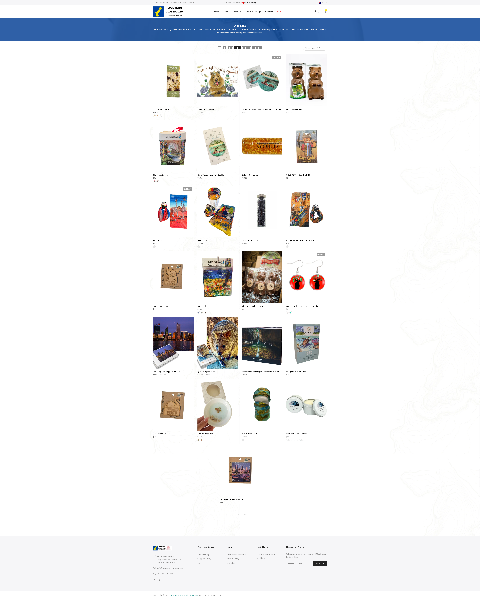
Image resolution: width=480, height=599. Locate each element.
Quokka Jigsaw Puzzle (207, 371)
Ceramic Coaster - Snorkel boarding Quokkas (261, 109)
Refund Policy (203, 554)
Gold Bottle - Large (250, 175)
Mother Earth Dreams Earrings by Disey (303, 306)
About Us (237, 11)
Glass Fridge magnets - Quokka (211, 175)
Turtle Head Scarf (249, 434)
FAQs (200, 563)
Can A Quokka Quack (207, 109)
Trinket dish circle (205, 434)
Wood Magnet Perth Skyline (231, 499)
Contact (269, 11)
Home (216, 11)
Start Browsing (250, 3)
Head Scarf (157, 240)
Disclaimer (231, 563)
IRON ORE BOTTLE (250, 240)
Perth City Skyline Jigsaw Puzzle (166, 371)
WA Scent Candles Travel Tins (299, 434)
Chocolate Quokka (294, 109)
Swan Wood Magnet (161, 434)
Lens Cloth (202, 306)
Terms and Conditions (236, 554)
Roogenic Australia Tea (296, 371)
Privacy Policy (233, 558)
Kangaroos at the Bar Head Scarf (300, 240)
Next (246, 514)
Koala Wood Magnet (162, 306)
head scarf (202, 240)
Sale (279, 11)
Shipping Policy (204, 558)
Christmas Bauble (160, 175)
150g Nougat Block (161, 109)
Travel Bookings (253, 11)
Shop (226, 11)
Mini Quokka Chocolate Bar (253, 306)
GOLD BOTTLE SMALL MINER (298, 175)
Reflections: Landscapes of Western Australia (261, 371)
